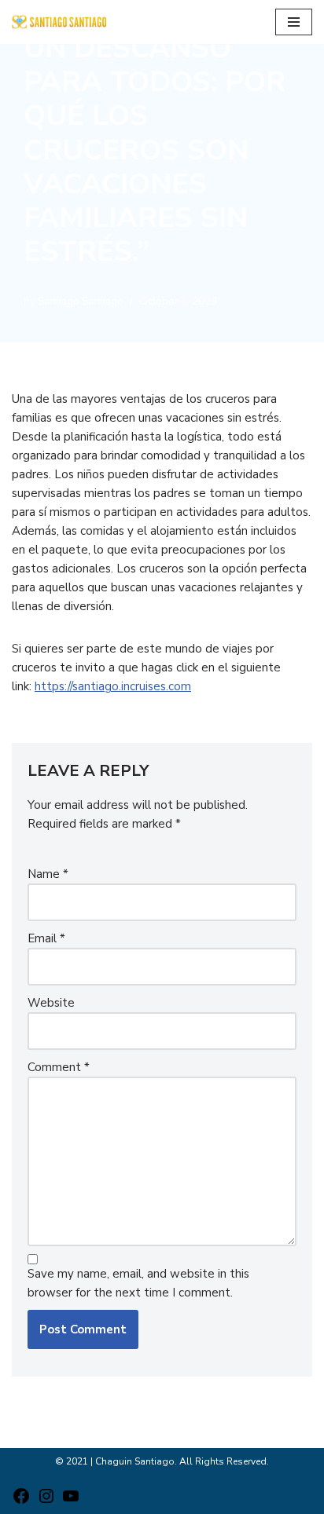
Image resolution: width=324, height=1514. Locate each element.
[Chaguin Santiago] (59, 22)
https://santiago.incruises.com (113, 686)
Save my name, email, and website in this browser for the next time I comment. (138, 1283)
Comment (59, 1067)
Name (48, 874)
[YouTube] (70, 1501)
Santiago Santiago (80, 301)
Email (46, 938)
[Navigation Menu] (293, 22)
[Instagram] (46, 1501)
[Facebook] (21, 1501)
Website (51, 1003)
